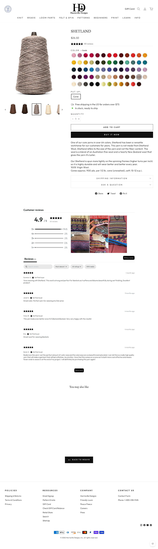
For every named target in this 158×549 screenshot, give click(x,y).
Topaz (127, 55)
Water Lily (73, 55)
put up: (76, 92)
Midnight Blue (79, 69)
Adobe (121, 76)
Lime (103, 84)
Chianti (97, 55)
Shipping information (112, 178)
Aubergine (121, 69)
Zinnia (133, 84)
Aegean (139, 62)
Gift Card (129, 8)
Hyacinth (115, 69)
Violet (127, 69)
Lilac (144, 69)
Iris (109, 69)
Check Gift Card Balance (53, 508)
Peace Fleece (86, 504)
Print (115, 17)
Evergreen (121, 62)
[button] (49, 229)
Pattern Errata (49, 500)
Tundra (91, 62)
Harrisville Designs (88, 496)
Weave (31, 17)
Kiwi (109, 62)
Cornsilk (79, 62)
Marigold (73, 62)
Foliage (127, 84)
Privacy (8, 504)
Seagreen (127, 62)
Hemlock (103, 62)
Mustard (121, 84)
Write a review (129, 258)
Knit (20, 17)
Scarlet (115, 55)
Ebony (97, 84)
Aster (79, 55)
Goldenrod (85, 62)
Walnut (127, 76)
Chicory (103, 69)
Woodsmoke (133, 62)
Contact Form (124, 496)
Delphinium (133, 69)
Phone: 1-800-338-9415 (128, 500)
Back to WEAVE (81, 460)
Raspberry (91, 55)
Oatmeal (144, 76)
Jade (97, 76)
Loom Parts (47, 17)
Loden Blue (73, 69)
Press (82, 512)
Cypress (97, 62)
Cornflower (97, 69)
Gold (144, 55)
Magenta (91, 76)
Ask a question (112, 185)
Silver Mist (79, 84)
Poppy (133, 55)
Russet (121, 55)
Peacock (144, 62)
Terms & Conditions (13, 500)
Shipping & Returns (13, 496)
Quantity (77, 114)
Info (137, 17)
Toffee (133, 76)
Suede (139, 76)
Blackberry (73, 76)
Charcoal (85, 84)
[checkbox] (90, 266)
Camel (115, 76)
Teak (139, 84)
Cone (76, 96)
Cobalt (85, 69)
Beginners (101, 17)
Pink (85, 55)
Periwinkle (139, 69)
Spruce (115, 62)
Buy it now (112, 135)
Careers (83, 508)
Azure (91, 69)
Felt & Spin (66, 17)
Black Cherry (79, 76)
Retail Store (48, 512)
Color (79, 50)
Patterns (84, 17)
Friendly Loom (86, 500)
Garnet (103, 55)
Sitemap (46, 520)
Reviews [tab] (30, 258)
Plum (85, 76)
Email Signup (48, 496)
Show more (79, 370)
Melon (139, 55)
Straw (115, 84)
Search (46, 516)
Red (109, 55)
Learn (127, 17)
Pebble (103, 76)
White (73, 84)
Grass (109, 84)
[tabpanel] (79, 319)
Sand (109, 76)
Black (91, 84)
